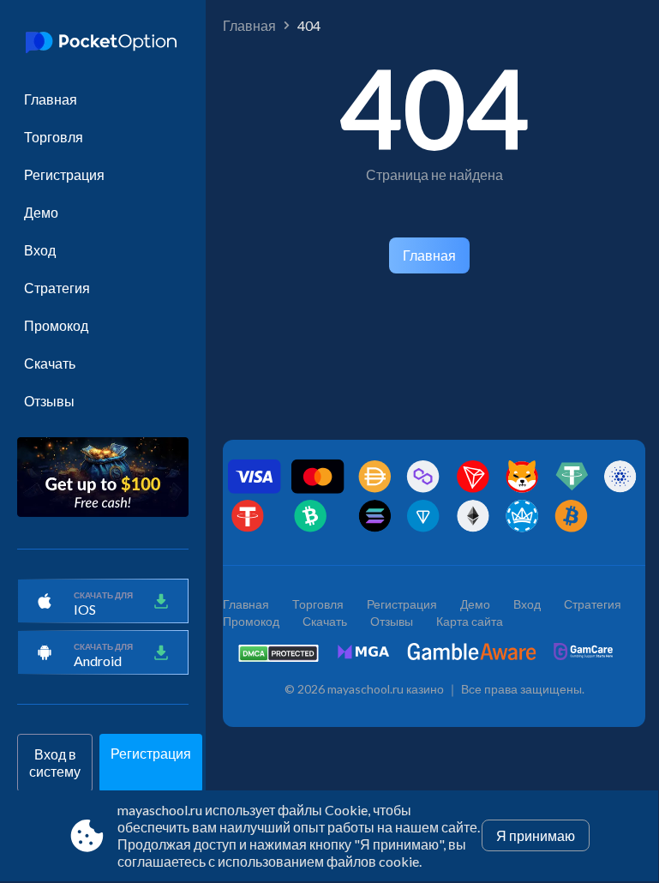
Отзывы (49, 401)
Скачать (49, 363)
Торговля (53, 137)
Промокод (56, 325)
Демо (41, 212)
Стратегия (57, 287)
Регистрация (64, 174)
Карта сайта (469, 621)
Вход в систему (55, 762)
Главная (50, 99)
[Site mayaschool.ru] (103, 43)
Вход (40, 250)
